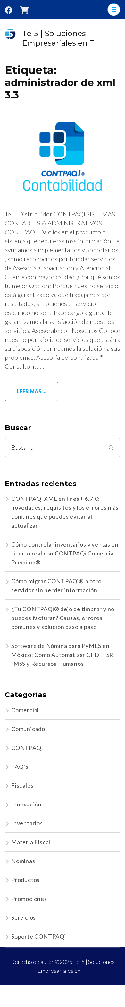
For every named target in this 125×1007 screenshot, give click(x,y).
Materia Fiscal (30, 842)
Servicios (23, 917)
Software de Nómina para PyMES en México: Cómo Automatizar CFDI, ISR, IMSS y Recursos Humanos (63, 654)
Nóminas (23, 860)
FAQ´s (20, 766)
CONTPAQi (27, 747)
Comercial (25, 709)
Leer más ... (31, 391)
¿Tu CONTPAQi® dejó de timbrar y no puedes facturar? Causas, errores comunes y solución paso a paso (62, 617)
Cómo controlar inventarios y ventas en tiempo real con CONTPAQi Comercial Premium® (64, 553)
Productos (25, 879)
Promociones (29, 898)
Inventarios (27, 823)
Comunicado (28, 728)
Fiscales (22, 785)
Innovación (26, 804)
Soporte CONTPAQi (38, 936)
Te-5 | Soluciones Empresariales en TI (59, 38)
